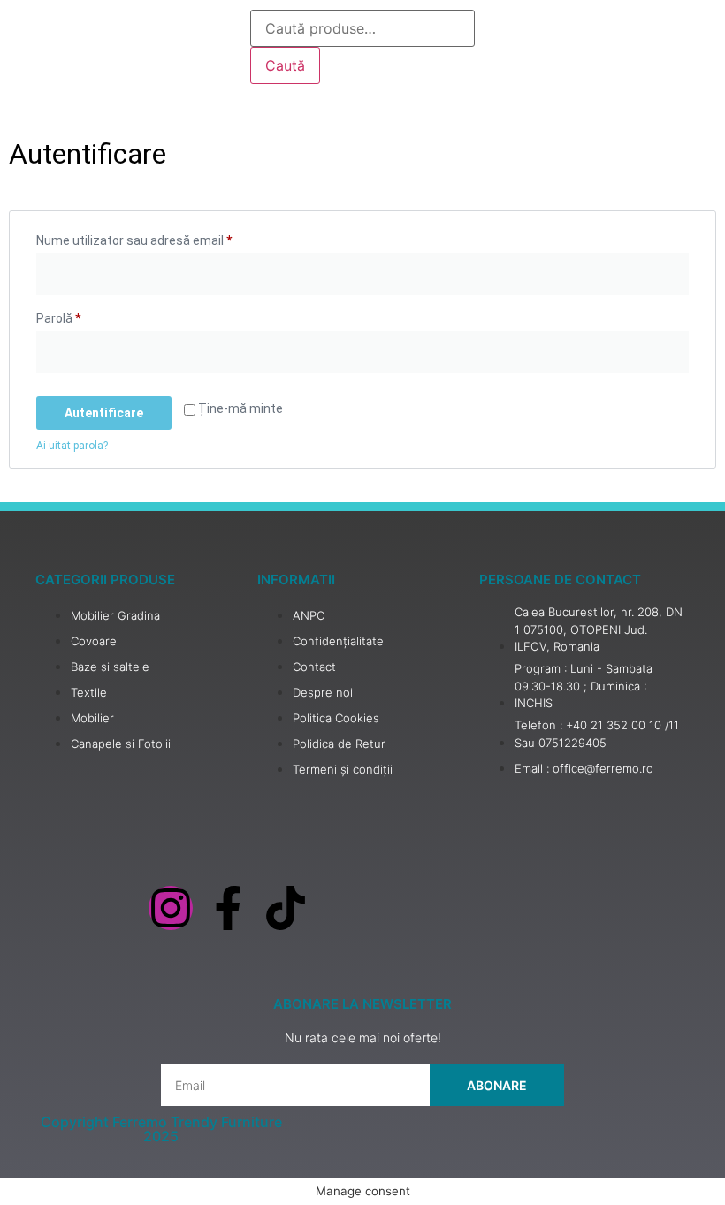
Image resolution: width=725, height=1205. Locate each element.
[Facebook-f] (228, 908)
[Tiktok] (285, 908)
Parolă (88, 315)
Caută (285, 65)
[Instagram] (171, 908)
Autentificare (104, 413)
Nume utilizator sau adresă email (164, 238)
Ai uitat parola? (72, 445)
